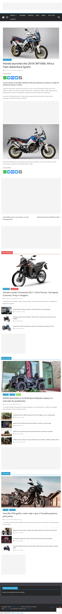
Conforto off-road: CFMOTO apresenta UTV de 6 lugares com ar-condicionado (34, 415)
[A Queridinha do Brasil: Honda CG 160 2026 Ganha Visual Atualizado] (6, 310)
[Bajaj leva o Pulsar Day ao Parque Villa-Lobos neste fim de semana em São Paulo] (6, 531)
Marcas (12, 15)
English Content (7, 59)
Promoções (12, 509)
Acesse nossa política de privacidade (13, 592)
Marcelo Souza (19, 298)
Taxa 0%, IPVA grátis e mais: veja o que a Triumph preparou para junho (30, 515)
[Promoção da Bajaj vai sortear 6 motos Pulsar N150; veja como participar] (6, 539)
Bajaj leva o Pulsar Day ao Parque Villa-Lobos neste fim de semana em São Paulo (35, 530)
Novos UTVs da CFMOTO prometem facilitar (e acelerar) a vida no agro (32, 423)
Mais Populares (14, 289)
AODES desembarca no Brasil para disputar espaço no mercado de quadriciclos (28, 399)
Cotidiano (22, 15)
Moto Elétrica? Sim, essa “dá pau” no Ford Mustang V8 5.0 (16, 218)
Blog (37, 15)
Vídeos (43, 15)
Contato (13, 19)
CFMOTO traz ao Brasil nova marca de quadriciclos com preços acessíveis (33, 431)
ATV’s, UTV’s (51, 15)
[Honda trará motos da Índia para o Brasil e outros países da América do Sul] (6, 327)
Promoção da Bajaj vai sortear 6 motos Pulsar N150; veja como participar (32, 538)
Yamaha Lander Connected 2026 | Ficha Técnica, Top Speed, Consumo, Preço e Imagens (34, 317)
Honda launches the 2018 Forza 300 (48, 217)
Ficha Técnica (6, 289)
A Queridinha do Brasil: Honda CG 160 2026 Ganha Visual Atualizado (31, 309)
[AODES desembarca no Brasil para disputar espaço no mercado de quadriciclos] (31, 376)
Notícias (30, 15)
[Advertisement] (32, 6)
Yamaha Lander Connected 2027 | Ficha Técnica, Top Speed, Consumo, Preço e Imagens (30, 294)
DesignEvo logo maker (17, 613)
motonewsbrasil (19, 70)
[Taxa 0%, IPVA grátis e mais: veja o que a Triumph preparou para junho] (31, 491)
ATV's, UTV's (5, 394)
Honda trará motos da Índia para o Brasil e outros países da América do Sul (33, 326)
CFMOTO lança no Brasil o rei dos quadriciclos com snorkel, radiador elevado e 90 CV (36, 439)
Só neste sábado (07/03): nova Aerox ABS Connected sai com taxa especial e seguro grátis (35, 547)
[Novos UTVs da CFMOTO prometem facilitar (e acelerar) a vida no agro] (6, 424)
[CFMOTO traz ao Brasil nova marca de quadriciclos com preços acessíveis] (6, 432)
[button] (16, 15)
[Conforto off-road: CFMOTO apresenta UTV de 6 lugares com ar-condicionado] (6, 416)
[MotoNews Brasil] (3, 17)
